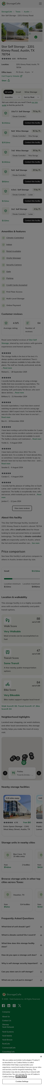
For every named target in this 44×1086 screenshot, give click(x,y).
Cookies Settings (22, 1081)
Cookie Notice (21, 1077)
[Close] (41, 1056)
